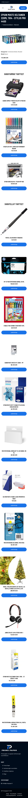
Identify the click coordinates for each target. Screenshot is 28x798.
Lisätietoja (14, 62)
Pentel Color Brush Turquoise (14, 238)
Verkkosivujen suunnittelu (10, 768)
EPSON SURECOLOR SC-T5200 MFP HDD (14, 181)
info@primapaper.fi (5, 2)
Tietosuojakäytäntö (11, 795)
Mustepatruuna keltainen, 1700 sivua (14, 543)
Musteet (16, 25)
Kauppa (23, 8)
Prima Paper (7, 765)
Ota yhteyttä (13, 793)
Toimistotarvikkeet (8, 25)
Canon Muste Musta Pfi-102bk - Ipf (14, 363)
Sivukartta (19, 795)
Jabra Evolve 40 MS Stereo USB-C (14, 632)
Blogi (5, 774)
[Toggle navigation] (3, 8)
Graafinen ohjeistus (9, 771)
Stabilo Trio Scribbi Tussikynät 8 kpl (14, 326)
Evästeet (19, 793)
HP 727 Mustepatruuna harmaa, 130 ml (14, 282)
